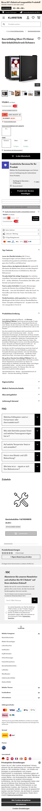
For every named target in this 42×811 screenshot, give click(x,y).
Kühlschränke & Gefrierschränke (15, 31)
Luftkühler (5, 670)
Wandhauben (6, 674)
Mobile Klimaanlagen (8, 641)
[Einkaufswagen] (38, 18)
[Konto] (28, 17)
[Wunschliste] (33, 18)
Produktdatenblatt (7, 106)
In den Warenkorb (23, 156)
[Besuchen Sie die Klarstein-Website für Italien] (21, 758)
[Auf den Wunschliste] (39, 38)
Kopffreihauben (7, 653)
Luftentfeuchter (7, 645)
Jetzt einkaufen (6, 8)
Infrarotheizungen (7, 658)
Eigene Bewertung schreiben (22, 557)
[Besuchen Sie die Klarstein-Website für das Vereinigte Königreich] (30, 758)
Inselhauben (5, 649)
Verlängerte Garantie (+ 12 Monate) (21, 182)
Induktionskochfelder (8, 678)
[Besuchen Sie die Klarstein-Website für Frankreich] (16, 758)
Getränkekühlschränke (34, 31)
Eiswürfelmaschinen (8, 662)
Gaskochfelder (6, 682)
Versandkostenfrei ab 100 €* (31, 12)
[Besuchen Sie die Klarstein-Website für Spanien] (25, 758)
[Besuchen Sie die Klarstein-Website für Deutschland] (3, 758)
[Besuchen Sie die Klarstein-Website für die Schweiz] (12, 758)
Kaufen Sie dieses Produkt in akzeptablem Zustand (20, 211)
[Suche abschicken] (4, 24)
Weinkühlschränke (8, 637)
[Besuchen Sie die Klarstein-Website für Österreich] (7, 758)
